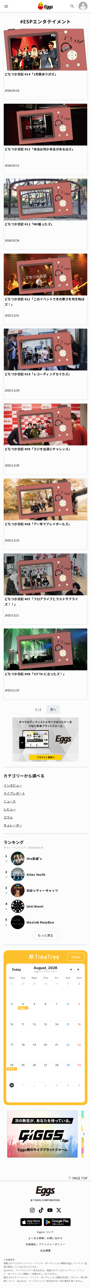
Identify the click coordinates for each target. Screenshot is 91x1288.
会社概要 (45, 1250)
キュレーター (13, 825)
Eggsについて (45, 1232)
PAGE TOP (79, 1178)
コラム (8, 817)
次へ (53, 709)
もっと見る (45, 935)
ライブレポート (14, 793)
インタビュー (13, 785)
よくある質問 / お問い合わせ (45, 1238)
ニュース (10, 801)
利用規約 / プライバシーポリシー (46, 1244)
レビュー (10, 809)
